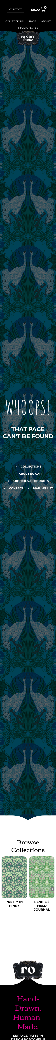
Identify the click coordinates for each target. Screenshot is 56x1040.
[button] (3, 889)
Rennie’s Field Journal (42, 905)
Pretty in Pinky (14, 904)
